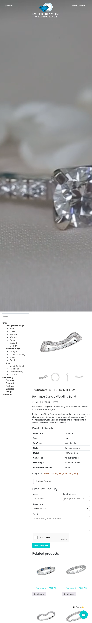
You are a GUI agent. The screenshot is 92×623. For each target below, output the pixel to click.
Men (8, 363)
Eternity (13, 345)
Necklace (10, 386)
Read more (39, 594)
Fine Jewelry (7, 377)
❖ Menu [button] (9, 5)
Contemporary (16, 371)
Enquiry (36, 514)
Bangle (9, 391)
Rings (4, 323)
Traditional (14, 368)
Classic (13, 331)
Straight (13, 343)
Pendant (10, 383)
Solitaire (13, 334)
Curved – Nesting (17, 354)
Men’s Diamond (17, 366)
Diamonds (7, 394)
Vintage (13, 340)
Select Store (38, 504)
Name (35, 494)
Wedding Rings (13, 348)
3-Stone (13, 337)
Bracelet (10, 389)
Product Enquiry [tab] (43, 481)
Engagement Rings (15, 325)
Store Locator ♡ (79, 5)
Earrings (10, 380)
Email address (69, 494)
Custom (13, 374)
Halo (12, 328)
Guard (12, 357)
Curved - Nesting (50, 473)
